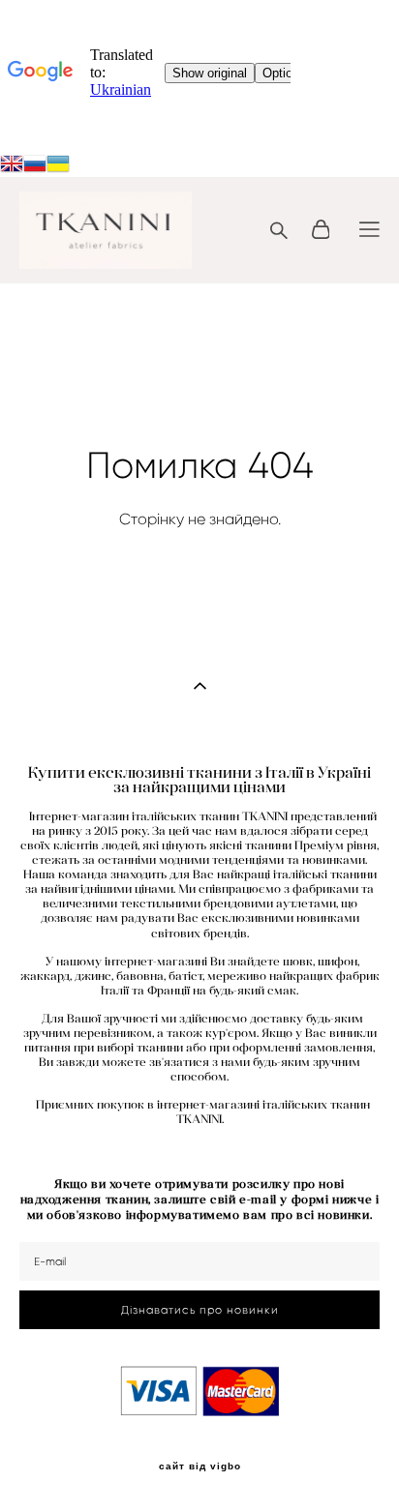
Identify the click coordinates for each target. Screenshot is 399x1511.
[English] (11, 165)
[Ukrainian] (34, 165)
